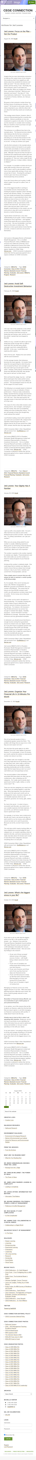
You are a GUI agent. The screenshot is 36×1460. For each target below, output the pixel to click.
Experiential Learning (11, 1247)
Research (13, 274)
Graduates (13, 272)
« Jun (5, 1107)
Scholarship (8, 1258)
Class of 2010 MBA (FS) (12, 1370)
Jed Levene (20, 272)
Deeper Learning (10, 1241)
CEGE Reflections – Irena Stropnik (15, 1298)
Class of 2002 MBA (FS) (12, 1353)
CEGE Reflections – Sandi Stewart (15, 1290)
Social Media (9, 1260)
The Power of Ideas (11, 1177)
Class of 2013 (15, 269)
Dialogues (8, 1451)
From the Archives (10, 1150)
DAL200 (7, 1415)
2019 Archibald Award (11, 1330)
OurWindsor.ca (21, 640)
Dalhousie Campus (10, 1324)
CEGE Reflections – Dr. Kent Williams (16, 1300)
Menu (32, 2)
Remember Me (9, 1435)
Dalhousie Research (11, 1128)
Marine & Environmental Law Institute (16, 1138)
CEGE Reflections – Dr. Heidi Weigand (16, 1270)
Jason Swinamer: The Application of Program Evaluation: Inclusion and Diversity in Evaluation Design (18, 1294)
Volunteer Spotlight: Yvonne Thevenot (16, 1280)
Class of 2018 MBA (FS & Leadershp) (16, 1385)
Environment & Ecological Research (15, 1136)
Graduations (8, 1249)
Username (7, 1422)
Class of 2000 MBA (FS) (12, 1349)
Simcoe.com (7, 642)
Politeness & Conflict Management (15, 1206)
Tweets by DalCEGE (10, 1308)
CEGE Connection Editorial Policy (15, 1316)
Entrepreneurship (10, 1245)
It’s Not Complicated (11, 1215)
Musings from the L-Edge (12, 1167)
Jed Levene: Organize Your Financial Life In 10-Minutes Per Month (17, 694)
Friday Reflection (18, 1451)
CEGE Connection (18, 10)
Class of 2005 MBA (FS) (12, 1360)
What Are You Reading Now (13, 1158)
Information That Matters (12, 1196)
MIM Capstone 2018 (11, 1332)
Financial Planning (9, 475)
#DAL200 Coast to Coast (12, 1339)
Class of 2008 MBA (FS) (12, 1366)
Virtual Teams (9, 1262)
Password (7, 1429)
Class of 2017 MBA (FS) (12, 1383)
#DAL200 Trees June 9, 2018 (13, 1337)
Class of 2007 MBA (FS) (12, 1364)
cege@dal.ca (11, 1406)
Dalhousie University (6, 2)
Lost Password (8, 1447)
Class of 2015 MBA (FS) (12, 1379)
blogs (17, 2)
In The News (9, 1233)
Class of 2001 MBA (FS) (12, 1351)
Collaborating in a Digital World (14, 1225)
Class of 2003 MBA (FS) (12, 1355)
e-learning (8, 1243)
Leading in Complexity (11, 1186)
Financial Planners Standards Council (19, 473)
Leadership (8, 1251)
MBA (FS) (14, 267)
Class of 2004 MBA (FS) (12, 1357)
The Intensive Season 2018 (13, 1335)
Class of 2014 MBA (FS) (12, 1377)
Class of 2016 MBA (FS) (12, 1381)
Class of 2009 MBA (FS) (12, 1368)
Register (6, 1445)
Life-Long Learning (10, 1254)
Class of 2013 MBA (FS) (12, 1374)
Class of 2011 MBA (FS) (12, 1372)
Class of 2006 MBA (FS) (12, 1362)
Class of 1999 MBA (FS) (12, 1347)
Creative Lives (9, 1120)
